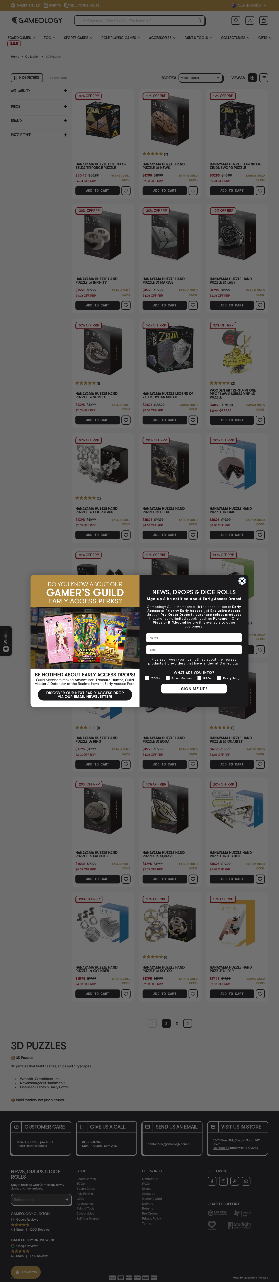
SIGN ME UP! (194, 688)
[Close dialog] (242, 581)
